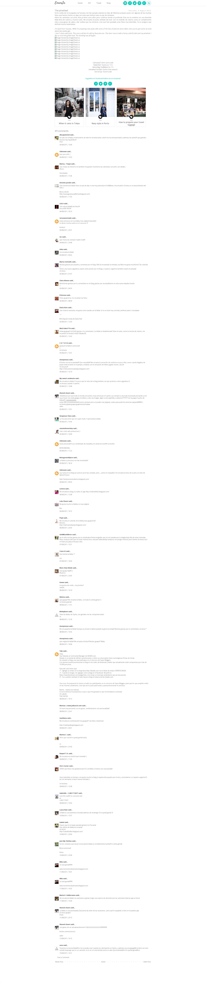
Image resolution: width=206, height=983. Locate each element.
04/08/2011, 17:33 (66, 197)
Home (80, 3)
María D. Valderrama (68, 895)
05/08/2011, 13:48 (66, 386)
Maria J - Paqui (65, 164)
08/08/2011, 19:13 (66, 699)
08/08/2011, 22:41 (66, 711)
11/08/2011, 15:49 (66, 901)
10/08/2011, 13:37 (66, 815)
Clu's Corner (64, 766)
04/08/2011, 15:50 (66, 157)
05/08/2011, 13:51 (66, 409)
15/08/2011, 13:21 (66, 953)
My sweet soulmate (67, 378)
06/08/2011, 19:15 (66, 511)
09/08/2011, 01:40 (66, 747)
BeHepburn (64, 611)
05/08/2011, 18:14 (66, 463)
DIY (89, 3)
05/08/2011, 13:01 (66, 353)
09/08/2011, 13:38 (66, 786)
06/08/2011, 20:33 (66, 528)
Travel (98, 3)
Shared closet (65, 393)
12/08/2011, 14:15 (66, 938)
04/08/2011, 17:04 (66, 176)
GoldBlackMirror (66, 534)
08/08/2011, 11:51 (66, 605)
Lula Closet (64, 501)
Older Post (147, 962)
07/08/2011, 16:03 (66, 561)
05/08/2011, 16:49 (66, 434)
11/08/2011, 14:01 (66, 872)
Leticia (62, 489)
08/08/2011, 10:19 (66, 590)
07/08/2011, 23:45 (66, 576)
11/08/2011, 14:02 (66, 889)
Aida (61, 249)
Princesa (63, 295)
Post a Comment (63, 957)
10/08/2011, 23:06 (66, 855)
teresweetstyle (66, 218)
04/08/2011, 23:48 (66, 243)
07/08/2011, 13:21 (66, 544)
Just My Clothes (66, 841)
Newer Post (59, 962)
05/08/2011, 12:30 (66, 322)
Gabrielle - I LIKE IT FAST (69, 793)
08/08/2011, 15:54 (66, 632)
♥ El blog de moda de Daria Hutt (71, 319)
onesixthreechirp (66, 428)
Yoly (61, 651)
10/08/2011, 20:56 (66, 834)
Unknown (63, 151)
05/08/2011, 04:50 (66, 288)
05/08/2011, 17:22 (66, 451)
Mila (61, 862)
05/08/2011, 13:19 (66, 372)
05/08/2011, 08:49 (66, 301)
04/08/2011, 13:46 (66, 145)
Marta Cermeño (66, 262)
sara (61, 945)
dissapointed (65, 135)
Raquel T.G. (64, 753)
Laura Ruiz (64, 810)
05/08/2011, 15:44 (66, 422)
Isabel (62, 822)
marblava (63, 718)
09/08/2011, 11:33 (66, 759)
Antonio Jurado (66, 183)
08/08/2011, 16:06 (66, 644)
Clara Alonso (65, 280)
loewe (62, 582)
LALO (62, 203)
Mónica (63, 597)
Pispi (62, 518)
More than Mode (66, 568)
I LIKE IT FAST (64, 800)
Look (69, 120)
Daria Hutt (64, 307)
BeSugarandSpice (66, 457)
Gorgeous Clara (66, 416)
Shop (109, 3)
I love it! (63, 551)
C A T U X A (64, 343)
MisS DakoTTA (65, 328)
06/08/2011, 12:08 (66, 494)
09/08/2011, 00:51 (66, 728)
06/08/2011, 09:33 (66, 482)
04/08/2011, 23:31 (66, 230)
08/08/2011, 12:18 (66, 619)
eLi (61, 237)
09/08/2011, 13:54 (66, 803)
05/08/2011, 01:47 (66, 274)
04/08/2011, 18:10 (66, 211)
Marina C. (63, 735)
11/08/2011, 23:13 (66, 918)
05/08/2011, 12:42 (66, 336)
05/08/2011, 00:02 (66, 255)
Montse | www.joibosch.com (71, 706)
